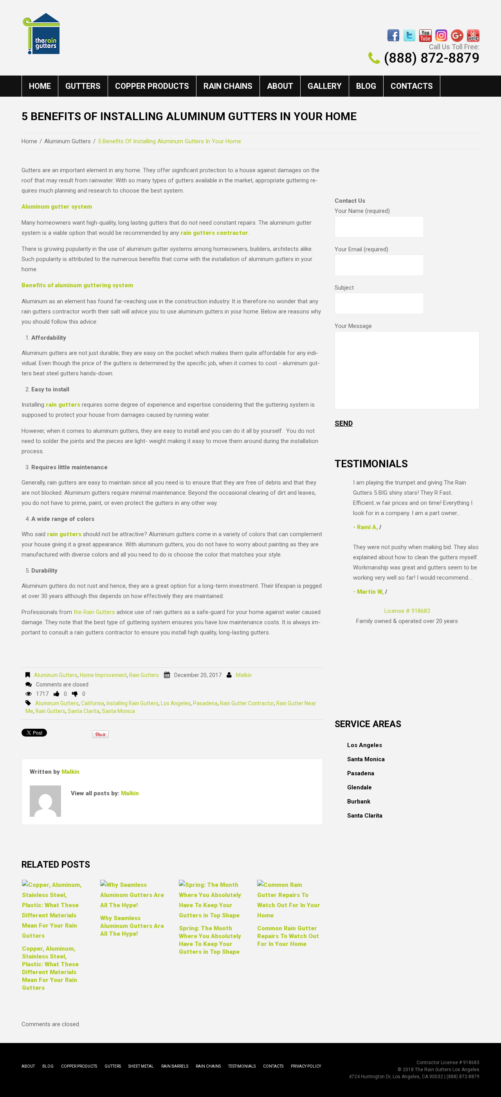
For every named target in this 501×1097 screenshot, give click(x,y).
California (92, 703)
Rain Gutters (144, 675)
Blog (366, 86)
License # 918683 (407, 610)
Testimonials (242, 1066)
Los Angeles (176, 703)
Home (40, 86)
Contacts (412, 86)
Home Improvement (103, 675)
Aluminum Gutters (67, 141)
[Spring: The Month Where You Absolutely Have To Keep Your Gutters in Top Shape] (212, 900)
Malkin (244, 675)
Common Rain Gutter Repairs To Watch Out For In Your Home (288, 936)
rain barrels (174, 1066)
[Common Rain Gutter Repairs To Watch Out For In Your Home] (290, 900)
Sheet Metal (141, 1066)
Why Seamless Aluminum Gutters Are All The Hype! (132, 926)
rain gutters (50, 711)
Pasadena (205, 703)
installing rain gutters (132, 703)
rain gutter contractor (247, 703)
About (280, 86)
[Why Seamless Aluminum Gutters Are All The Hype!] (133, 895)
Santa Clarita (83, 711)
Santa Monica (118, 711)
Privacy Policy (306, 1066)
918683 (471, 1062)
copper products (152, 86)
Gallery (325, 86)
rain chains (228, 86)
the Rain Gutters (94, 612)
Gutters (83, 86)
